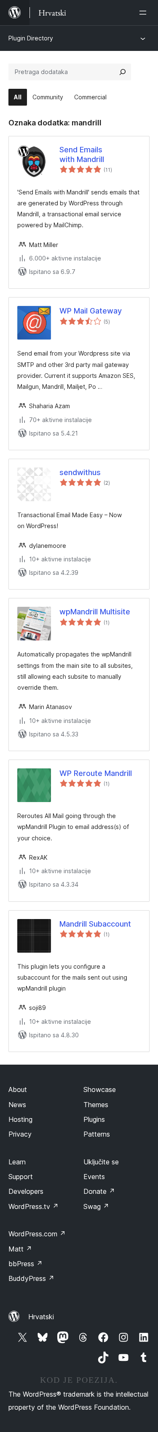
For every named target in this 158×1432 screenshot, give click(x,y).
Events (94, 1176)
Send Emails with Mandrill (81, 154)
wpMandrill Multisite (94, 611)
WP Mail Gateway (90, 310)
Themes (95, 1104)
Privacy (20, 1134)
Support (20, 1176)
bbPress (25, 1263)
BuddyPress (31, 1278)
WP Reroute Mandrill (95, 773)
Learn (17, 1162)
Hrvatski (41, 1316)
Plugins (94, 1119)
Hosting (20, 1119)
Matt (20, 1249)
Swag (96, 1206)
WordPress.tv (33, 1206)
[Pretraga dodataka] (122, 72)
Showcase (99, 1089)
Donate (99, 1191)
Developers (25, 1191)
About (17, 1089)
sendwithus (80, 472)
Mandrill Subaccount (95, 923)
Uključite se (101, 1162)
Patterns (96, 1134)
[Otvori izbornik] (144, 12)
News (17, 1104)
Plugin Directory (30, 38)
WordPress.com (37, 1234)
